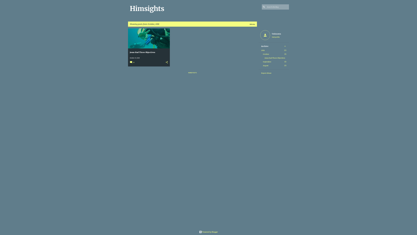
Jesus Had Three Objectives (275, 58)
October (266, 54)
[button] (166, 62)
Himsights (147, 8)
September (267, 62)
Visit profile (276, 37)
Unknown (276, 34)
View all (252, 24)
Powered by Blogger (210, 232)
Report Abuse (266, 73)
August (265, 66)
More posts (192, 72)
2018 (263, 50)
